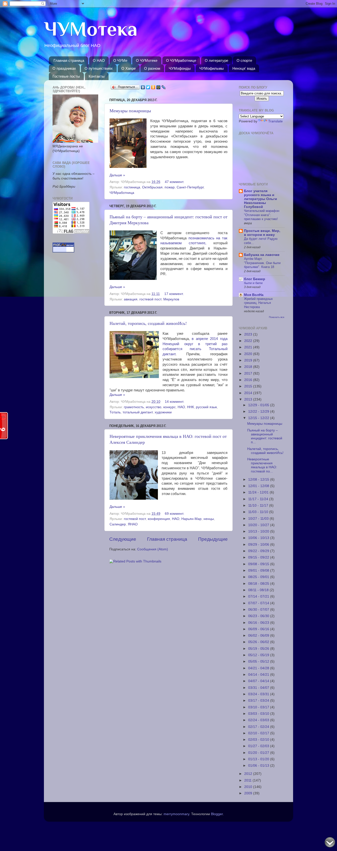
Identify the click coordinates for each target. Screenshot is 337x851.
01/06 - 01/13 (259, 765)
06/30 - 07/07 (259, 609)
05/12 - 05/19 (259, 655)
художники (163, 412)
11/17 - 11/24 (258, 499)
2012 (248, 774)
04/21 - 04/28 (259, 668)
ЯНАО (133, 524)
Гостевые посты (66, 76)
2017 (248, 373)
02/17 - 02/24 (259, 727)
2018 (248, 367)
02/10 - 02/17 (259, 733)
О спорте (244, 60)
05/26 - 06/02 (259, 642)
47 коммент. (174, 182)
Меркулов (171, 299)
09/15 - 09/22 (259, 557)
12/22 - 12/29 (259, 411)
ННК (190, 407)
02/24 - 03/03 (259, 720)
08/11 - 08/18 (259, 590)
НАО (181, 407)
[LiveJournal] (163, 87)
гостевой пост (150, 299)
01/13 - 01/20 (259, 759)
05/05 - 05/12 (259, 661)
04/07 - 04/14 (259, 681)
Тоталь (115, 412)
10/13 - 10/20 (259, 531)
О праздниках (64, 68)
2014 (248, 393)
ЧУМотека (90, 29)
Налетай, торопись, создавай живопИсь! (148, 323)
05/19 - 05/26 (259, 648)
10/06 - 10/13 (259, 538)
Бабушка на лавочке (262, 255)
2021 (248, 347)
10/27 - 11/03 (259, 518)
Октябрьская (152, 187)
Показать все (276, 317)
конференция (159, 519)
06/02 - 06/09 (259, 635)
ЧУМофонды (180, 68)
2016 (248, 380)
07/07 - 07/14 (259, 603)
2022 (248, 341)
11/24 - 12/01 (259, 492)
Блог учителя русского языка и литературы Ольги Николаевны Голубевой (260, 199)
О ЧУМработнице (181, 60)
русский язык (206, 407)
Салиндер (118, 524)
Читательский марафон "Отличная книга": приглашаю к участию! (261, 215)
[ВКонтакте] (143, 87)
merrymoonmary (176, 814)
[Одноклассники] (153, 87)
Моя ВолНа (253, 295)
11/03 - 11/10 (258, 512)
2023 (248, 334)
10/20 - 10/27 (259, 525)
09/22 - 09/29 (259, 551)
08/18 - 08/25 (259, 583)
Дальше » (117, 175)
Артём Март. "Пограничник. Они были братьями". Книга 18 (262, 263)
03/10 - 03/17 (259, 707)
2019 (248, 360)
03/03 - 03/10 (259, 714)
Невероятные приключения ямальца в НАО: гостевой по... (262, 465)
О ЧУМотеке (146, 60)
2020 (248, 354)
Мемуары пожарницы (130, 110)
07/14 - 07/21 (259, 596)
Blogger (217, 814)
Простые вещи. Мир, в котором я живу (262, 233)
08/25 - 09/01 (259, 577)
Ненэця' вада (243, 68)
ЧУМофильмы (211, 68)
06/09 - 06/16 (259, 629)
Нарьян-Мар (191, 519)
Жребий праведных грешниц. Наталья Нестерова (258, 303)
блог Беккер (254, 279)
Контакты (97, 76)
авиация (130, 299)
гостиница (132, 187)
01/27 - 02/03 (259, 746)
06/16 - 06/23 (259, 623)
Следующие (122, 539)
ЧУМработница (122, 193)
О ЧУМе (120, 60)
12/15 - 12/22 (259, 418)
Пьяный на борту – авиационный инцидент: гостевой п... (264, 436)
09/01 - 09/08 (259, 570)
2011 (248, 780)
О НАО (99, 60)
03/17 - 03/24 (259, 700)
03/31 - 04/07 (259, 688)
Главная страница (69, 60)
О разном (152, 68)
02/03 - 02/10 (259, 739)
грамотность (134, 407)
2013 (248, 399)
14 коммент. (174, 401)
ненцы (209, 519)
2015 (248, 386)
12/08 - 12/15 (259, 479)
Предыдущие (213, 539)
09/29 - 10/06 (259, 544)
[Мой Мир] (158, 87)
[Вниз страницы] (330, 843)
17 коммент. (174, 294)
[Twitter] (148, 87)
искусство (153, 407)
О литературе (216, 60)
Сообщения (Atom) (152, 549)
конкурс (169, 407)
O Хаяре (128, 68)
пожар (170, 187)
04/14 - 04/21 (259, 674)
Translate (275, 121)
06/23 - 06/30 (259, 616)
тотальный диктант (138, 412)
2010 (248, 787)
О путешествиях (99, 68)
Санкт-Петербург (190, 187)
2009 (248, 793)
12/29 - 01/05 (259, 405)
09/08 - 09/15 (259, 564)
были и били (253, 283)
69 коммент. (174, 513)
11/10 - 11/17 (258, 505)
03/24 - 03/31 (259, 694)
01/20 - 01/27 (259, 753)
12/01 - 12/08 (259, 486)
